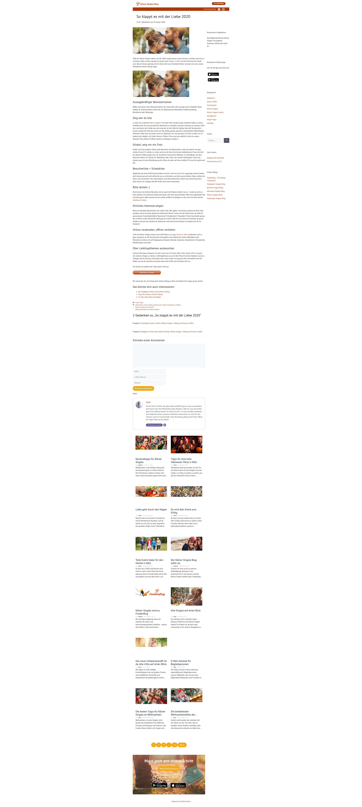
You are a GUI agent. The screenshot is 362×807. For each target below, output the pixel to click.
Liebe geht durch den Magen (151, 509)
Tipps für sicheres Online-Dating (150, 294)
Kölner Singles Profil (157, 123)
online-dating (148, 305)
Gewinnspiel (211, 105)
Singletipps (170, 305)
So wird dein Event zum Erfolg (183, 511)
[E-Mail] (164, 425)
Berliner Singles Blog (215, 187)
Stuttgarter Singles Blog (216, 184)
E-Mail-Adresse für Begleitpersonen (181, 662)
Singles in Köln (174, 61)
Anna (139, 667)
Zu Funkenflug (219, 3)
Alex (175, 667)
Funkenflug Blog (209, 9)
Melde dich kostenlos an (169, 769)
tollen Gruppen (196, 253)
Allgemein (211, 98)
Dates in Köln (212, 101)
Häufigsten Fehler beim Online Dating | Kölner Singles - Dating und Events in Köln (171, 331)
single (164, 305)
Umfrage (210, 123)
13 (175, 745)
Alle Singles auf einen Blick (186, 610)
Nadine (140, 465)
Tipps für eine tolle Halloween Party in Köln (184, 460)
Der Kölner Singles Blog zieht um (184, 561)
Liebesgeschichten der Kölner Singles (147, 309)
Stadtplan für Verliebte (215, 158)
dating (137, 305)
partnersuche (157, 305)
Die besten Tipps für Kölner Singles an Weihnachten (150, 713)
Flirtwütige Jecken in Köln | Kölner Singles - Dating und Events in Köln (166, 323)
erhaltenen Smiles (139, 200)
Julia (175, 616)
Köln (141, 305)
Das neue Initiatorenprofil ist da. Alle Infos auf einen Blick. (151, 662)
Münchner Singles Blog (216, 191)
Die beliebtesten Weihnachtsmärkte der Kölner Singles (183, 714)
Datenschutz (186, 801)
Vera (175, 717)
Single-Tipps (139, 302)
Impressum (175, 801)
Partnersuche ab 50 (214, 161)
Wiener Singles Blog (214, 195)
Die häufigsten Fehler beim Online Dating (153, 292)
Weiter (182, 745)
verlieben (178, 305)
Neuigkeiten (211, 116)
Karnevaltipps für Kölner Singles (149, 460)
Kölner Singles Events (215, 112)
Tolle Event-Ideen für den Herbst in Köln (149, 561)
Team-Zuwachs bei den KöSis (144, 307)
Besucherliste (179, 173)
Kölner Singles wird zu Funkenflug (148, 612)
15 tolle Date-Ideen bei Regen (149, 297)
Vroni (148, 402)
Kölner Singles (212, 109)
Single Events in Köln (179, 234)
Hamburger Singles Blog (216, 198)
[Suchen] (226, 140)
